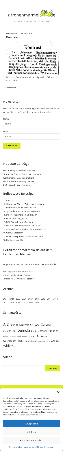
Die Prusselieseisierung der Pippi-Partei (23, 225)
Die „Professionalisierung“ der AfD (18, 181)
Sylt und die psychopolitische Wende (20, 170)
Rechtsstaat (24, 340)
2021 (24, 298)
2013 (5, 302)
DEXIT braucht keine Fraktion (16, 184)
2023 (11, 298)
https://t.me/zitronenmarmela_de (40, 264)
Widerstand (11, 346)
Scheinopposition (38, 341)
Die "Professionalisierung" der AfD (21, 214)
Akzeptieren (31, 423)
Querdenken (9, 340)
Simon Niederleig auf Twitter (17, 275)
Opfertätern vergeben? (16, 218)
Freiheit (6, 337)
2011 (18, 302)
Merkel (25, 336)
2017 (49, 298)
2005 (37, 302)
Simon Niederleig (12, 33)
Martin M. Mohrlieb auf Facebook (19, 278)
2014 (55, 298)
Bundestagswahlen (22, 324)
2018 (43, 298)
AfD (6, 324)
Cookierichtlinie (15, 447)
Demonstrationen (48, 331)
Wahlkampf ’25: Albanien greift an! (18, 177)
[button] (58, 392)
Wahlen (55, 340)
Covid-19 (7, 331)
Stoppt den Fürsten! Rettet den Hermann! (22, 174)
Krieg (19, 337)
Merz (32, 336)
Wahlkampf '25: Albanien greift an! (21, 207)
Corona (46, 324)
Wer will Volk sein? (14, 232)
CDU (37, 324)
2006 (30, 302)
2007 (24, 302)
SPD (48, 341)
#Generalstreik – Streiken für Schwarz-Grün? (26, 229)
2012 (11, 302)
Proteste (42, 336)
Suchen (52, 368)
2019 (37, 298)
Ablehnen (31, 432)
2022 (18, 298)
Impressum (49, 447)
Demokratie (27, 330)
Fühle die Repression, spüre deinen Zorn (24, 236)
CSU (14, 331)
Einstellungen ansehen (31, 440)
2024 (5, 298)
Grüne (13, 336)
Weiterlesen (12, 88)
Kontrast (12, 37)
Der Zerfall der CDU (14, 240)
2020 (30, 298)
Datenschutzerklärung (33, 447)
